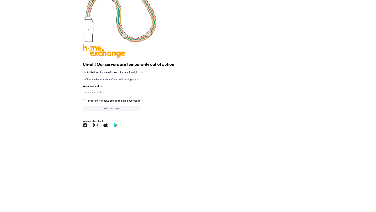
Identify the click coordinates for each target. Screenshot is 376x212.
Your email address (93, 86)
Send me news (111, 108)
